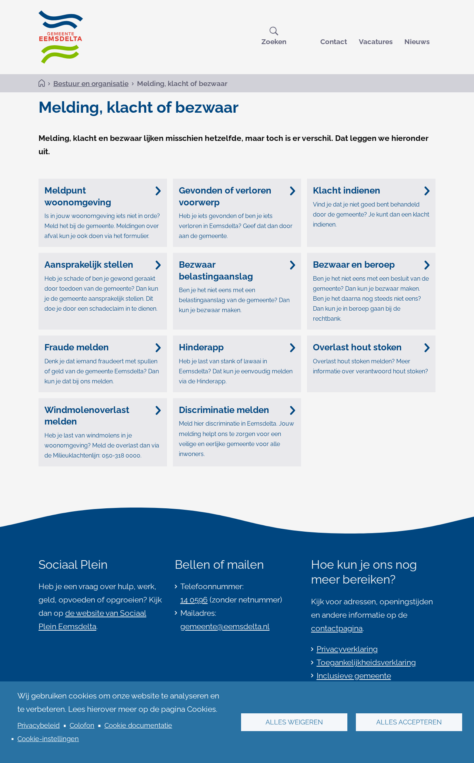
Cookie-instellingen (48, 739)
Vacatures (376, 41)
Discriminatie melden (224, 409)
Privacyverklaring (347, 649)
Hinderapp (201, 347)
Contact (333, 41)
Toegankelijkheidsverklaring (366, 662)
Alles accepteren (409, 722)
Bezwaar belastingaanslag (216, 270)
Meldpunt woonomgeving (77, 196)
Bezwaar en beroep (354, 264)
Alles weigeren (294, 722)
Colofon (82, 725)
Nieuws (417, 41)
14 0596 (194, 599)
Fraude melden (76, 347)
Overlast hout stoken (357, 347)
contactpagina (337, 628)
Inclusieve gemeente (354, 675)
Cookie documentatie (138, 725)
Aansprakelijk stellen (88, 264)
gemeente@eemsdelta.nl (225, 626)
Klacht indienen (346, 190)
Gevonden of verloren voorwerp (225, 196)
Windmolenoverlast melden (86, 415)
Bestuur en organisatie (90, 83)
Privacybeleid (38, 725)
